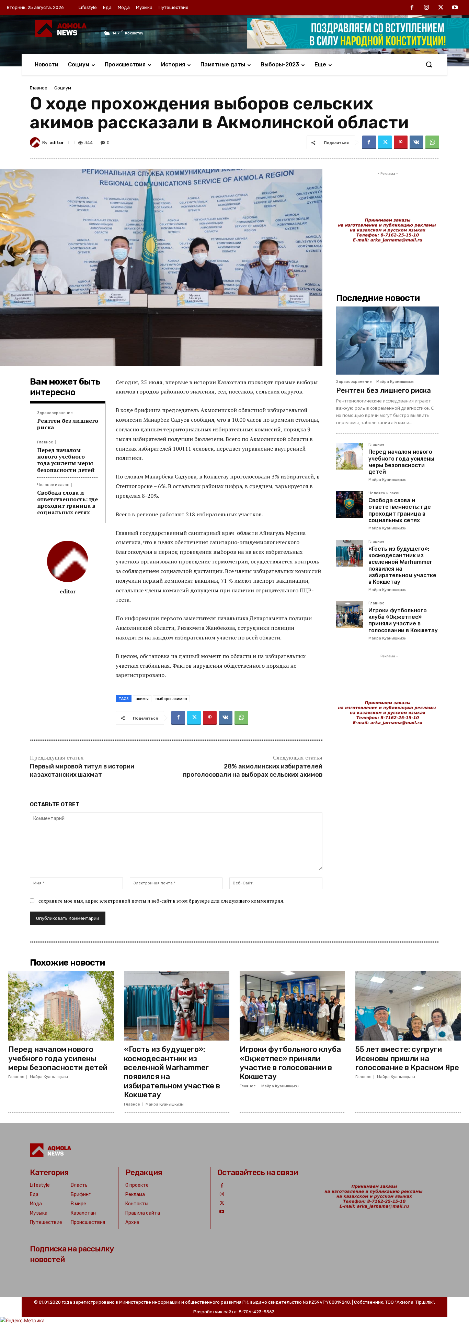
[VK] (416, 142)
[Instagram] (426, 8)
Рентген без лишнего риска (67, 424)
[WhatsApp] (432, 142)
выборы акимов (171, 698)
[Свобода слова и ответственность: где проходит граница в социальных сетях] (349, 504)
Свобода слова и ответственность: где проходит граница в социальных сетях (67, 502)
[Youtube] (455, 8)
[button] (429, 64)
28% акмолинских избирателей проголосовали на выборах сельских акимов (252, 770)
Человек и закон (53, 485)
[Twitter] (441, 8)
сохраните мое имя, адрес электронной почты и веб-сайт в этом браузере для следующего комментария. (161, 900)
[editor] (36, 142)
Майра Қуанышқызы (395, 381)
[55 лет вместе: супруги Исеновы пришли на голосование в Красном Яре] (408, 1006)
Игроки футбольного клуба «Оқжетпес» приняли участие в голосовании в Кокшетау (403, 620)
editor (56, 142)
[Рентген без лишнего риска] (387, 340)
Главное (38, 88)
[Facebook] (412, 8)
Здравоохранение (55, 413)
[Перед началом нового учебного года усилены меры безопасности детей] (349, 456)
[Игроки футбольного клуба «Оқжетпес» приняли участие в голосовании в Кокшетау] (349, 614)
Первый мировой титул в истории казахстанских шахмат (82, 770)
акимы (142, 698)
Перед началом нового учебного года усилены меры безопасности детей (66, 460)
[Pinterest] (401, 142)
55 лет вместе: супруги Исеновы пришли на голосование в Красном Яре (407, 1058)
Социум (62, 88)
